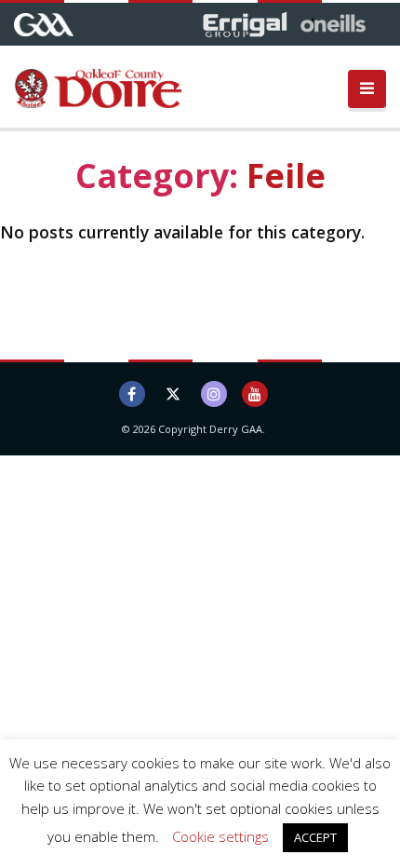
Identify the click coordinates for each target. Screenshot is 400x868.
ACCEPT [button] (315, 837)
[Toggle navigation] (367, 89)
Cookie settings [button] (220, 836)
